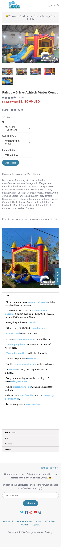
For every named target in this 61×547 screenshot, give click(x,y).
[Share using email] (22, 109)
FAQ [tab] (6, 438)
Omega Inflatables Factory (39, 532)
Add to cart (10, 162)
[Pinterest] (30, 512)
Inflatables (50, 521)
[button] (9, 97)
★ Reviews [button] (58, 277)
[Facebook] (26, 512)
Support (36, 524)
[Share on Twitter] (15, 109)
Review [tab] (8, 449)
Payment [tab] (8, 444)
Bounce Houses (24, 521)
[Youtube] (35, 512)
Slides (39, 521)
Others (24, 524)
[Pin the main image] (19, 109)
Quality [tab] (7, 295)
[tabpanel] (30, 364)
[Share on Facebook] (12, 109)
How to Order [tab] (10, 432)
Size (4, 122)
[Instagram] (39, 512)
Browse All (8, 521)
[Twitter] (21, 512)
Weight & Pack (9, 136)
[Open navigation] (4, 5)
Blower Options (9, 150)
